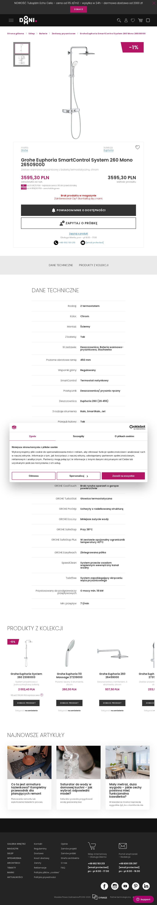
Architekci (13, 862)
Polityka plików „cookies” (46, 872)
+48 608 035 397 (128, 863)
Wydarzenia (14, 858)
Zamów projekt (69, 848)
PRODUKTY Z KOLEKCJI (93, 265)
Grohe (24, 150)
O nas (64, 862)
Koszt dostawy (41, 858)
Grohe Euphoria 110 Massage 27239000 (69, 675)
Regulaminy (40, 848)
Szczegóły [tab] (78, 436)
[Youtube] (125, 889)
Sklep (10, 853)
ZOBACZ (78, 9)
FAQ (63, 867)
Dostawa (38, 853)
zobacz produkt (26, 703)
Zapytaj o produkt (78, 233)
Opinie (64, 843)
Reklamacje (40, 867)
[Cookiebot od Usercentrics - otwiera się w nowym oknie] (131, 427)
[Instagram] (115, 889)
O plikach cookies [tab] (124, 436)
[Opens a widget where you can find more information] (143, 899)
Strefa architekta (70, 858)
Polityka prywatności (45, 877)
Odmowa (33, 476)
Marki (10, 872)
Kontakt (38, 843)
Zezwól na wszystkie (123, 476)
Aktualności (15, 877)
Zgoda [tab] (32, 436)
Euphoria (108, 150)
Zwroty (37, 862)
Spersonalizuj (76, 476)
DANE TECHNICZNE (61, 265)
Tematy (11, 867)
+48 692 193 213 (67, 242)
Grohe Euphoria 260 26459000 (112, 675)
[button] (22, 49)
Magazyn (12, 848)
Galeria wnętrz (16, 843)
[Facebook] (104, 889)
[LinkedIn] (146, 889)
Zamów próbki (68, 853)
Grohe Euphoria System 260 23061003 (26, 675)
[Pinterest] (135, 889)
